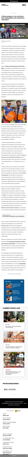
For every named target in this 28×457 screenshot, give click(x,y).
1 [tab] (11, 394)
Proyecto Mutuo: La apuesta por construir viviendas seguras (14, 347)
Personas (8, 370)
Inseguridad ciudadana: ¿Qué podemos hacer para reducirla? (17, 298)
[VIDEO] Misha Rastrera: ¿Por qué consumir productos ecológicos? (13, 373)
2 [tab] (13, 394)
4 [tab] (17, 394)
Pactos (8, 324)
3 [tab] (15, 394)
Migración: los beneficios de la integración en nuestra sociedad (16, 292)
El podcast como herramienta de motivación (13, 327)
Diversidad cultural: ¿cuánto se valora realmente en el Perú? (17, 286)
